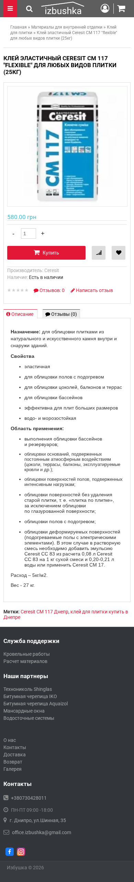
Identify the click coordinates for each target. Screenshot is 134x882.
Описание (22, 314)
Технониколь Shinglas (27, 689)
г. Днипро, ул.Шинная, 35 (38, 820)
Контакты (14, 747)
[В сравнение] (98, 253)
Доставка (14, 754)
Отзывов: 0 (52, 290)
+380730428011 (29, 798)
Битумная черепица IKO (30, 696)
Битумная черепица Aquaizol (35, 703)
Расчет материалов (25, 661)
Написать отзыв (94, 290)
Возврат (12, 762)
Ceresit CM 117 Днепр (44, 611)
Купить (50, 253)
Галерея (12, 769)
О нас (9, 740)
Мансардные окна (24, 711)
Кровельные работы (26, 654)
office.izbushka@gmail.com (41, 832)
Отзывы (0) (63, 314)
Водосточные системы (28, 718)
